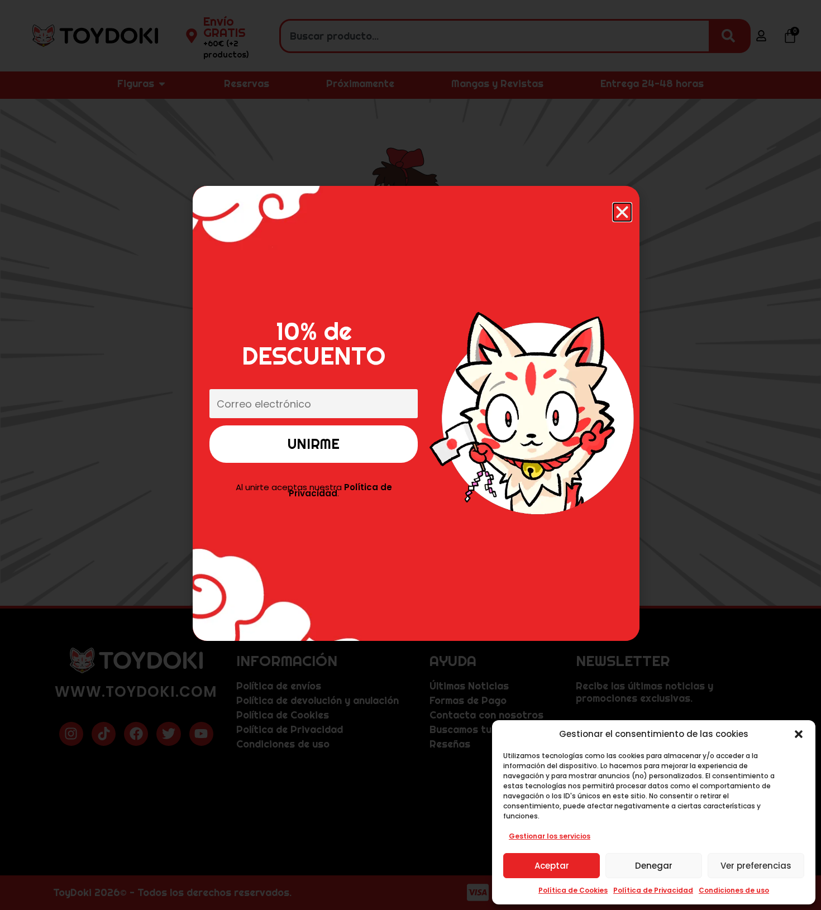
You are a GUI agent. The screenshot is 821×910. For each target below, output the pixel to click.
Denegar (653, 865)
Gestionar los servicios (549, 836)
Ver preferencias (755, 865)
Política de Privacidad (653, 890)
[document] (410, 455)
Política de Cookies (573, 890)
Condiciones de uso (734, 890)
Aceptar (551, 865)
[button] (798, 734)
